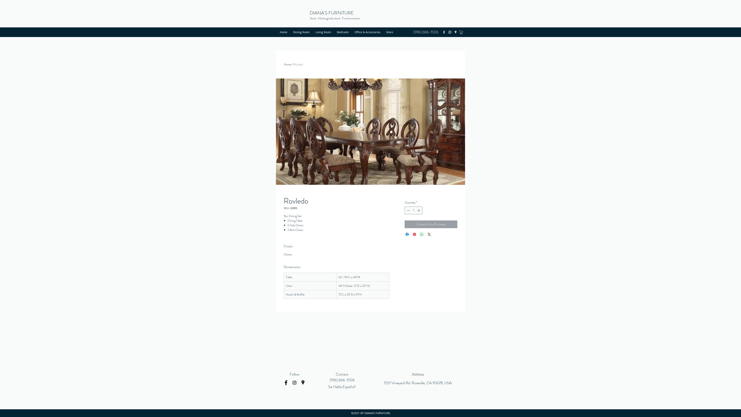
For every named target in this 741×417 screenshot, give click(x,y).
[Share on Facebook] (407, 234)
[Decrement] (408, 210)
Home (287, 64)
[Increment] (419, 210)
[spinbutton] (413, 210)
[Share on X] (429, 234)
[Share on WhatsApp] (422, 234)
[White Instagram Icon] (450, 32)
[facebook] (444, 32)
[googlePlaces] (456, 32)
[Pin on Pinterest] (414, 234)
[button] (461, 32)
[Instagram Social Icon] (294, 382)
